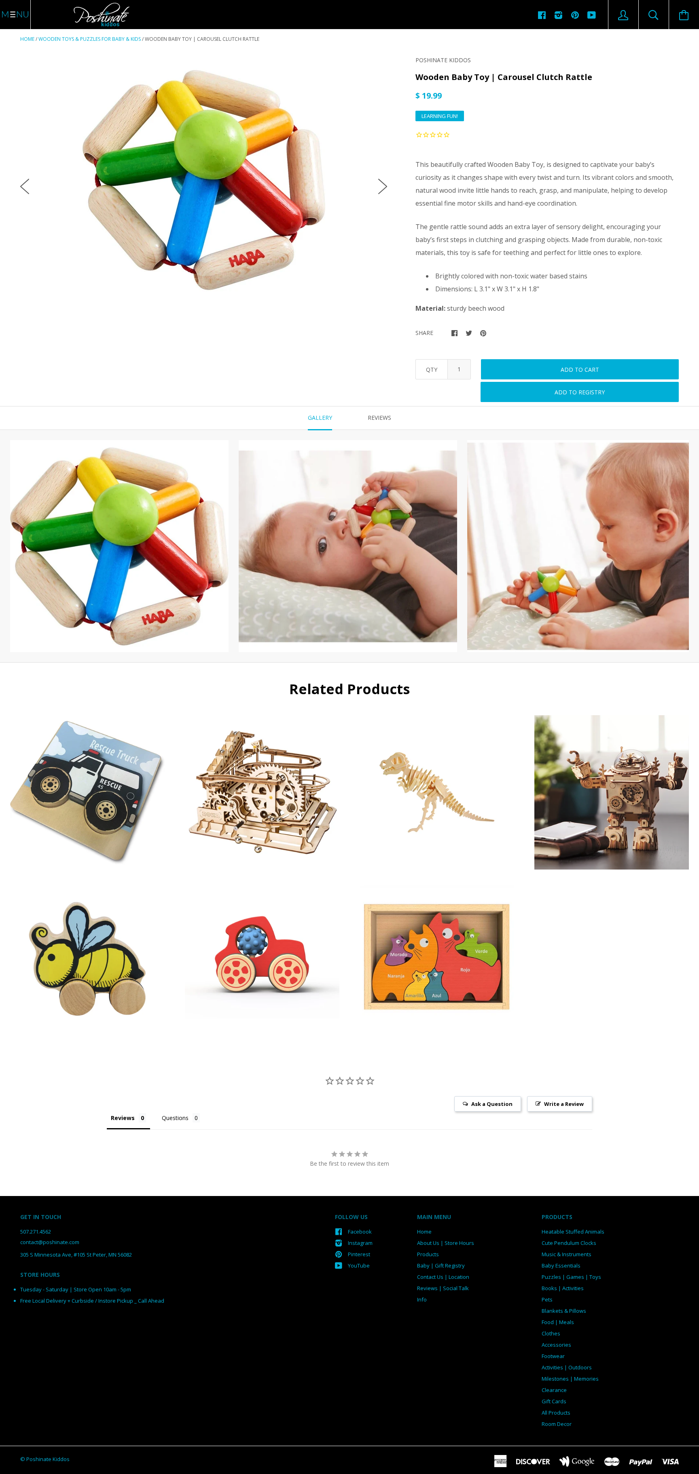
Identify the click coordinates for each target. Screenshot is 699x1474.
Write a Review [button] (564, 1104)
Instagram (360, 1243)
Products (428, 1254)
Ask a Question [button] (492, 1104)
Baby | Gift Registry (441, 1265)
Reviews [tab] (379, 417)
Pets (547, 1299)
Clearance (554, 1390)
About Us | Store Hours (445, 1243)
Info (422, 1299)
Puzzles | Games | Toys (571, 1276)
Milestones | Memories (570, 1378)
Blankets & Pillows (564, 1310)
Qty (431, 369)
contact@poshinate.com (49, 1242)
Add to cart (580, 369)
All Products (556, 1412)
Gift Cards (554, 1401)
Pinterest (359, 1254)
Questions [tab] (175, 1118)
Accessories (556, 1344)
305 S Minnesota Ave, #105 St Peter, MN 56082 (76, 1254)
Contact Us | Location (443, 1276)
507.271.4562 (35, 1231)
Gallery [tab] (320, 417)
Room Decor (557, 1424)
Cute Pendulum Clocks (569, 1243)
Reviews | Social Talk (443, 1288)
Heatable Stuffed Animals (573, 1231)
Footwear (553, 1356)
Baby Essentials (561, 1265)
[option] (203, 180)
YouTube (359, 1265)
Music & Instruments (566, 1254)
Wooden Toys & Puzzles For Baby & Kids (89, 39)
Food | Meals (558, 1322)
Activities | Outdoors (567, 1367)
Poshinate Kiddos (443, 60)
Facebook (360, 1231)
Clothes (551, 1333)
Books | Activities (563, 1288)
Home (27, 39)
